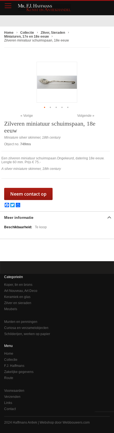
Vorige (28, 115)
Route (8, 378)
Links (8, 403)
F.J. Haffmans (14, 366)
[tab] (57, 216)
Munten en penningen (20, 322)
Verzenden (12, 397)
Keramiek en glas (17, 297)
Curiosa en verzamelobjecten (26, 328)
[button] (45, 107)
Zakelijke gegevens (18, 372)
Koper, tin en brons (18, 285)
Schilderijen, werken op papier (27, 334)
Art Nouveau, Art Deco (20, 291)
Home (8, 354)
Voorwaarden (14, 391)
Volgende (84, 116)
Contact (10, 409)
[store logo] (44, 7)
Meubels (10, 309)
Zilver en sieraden (17, 303)
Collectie (10, 360)
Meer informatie (18, 217)
